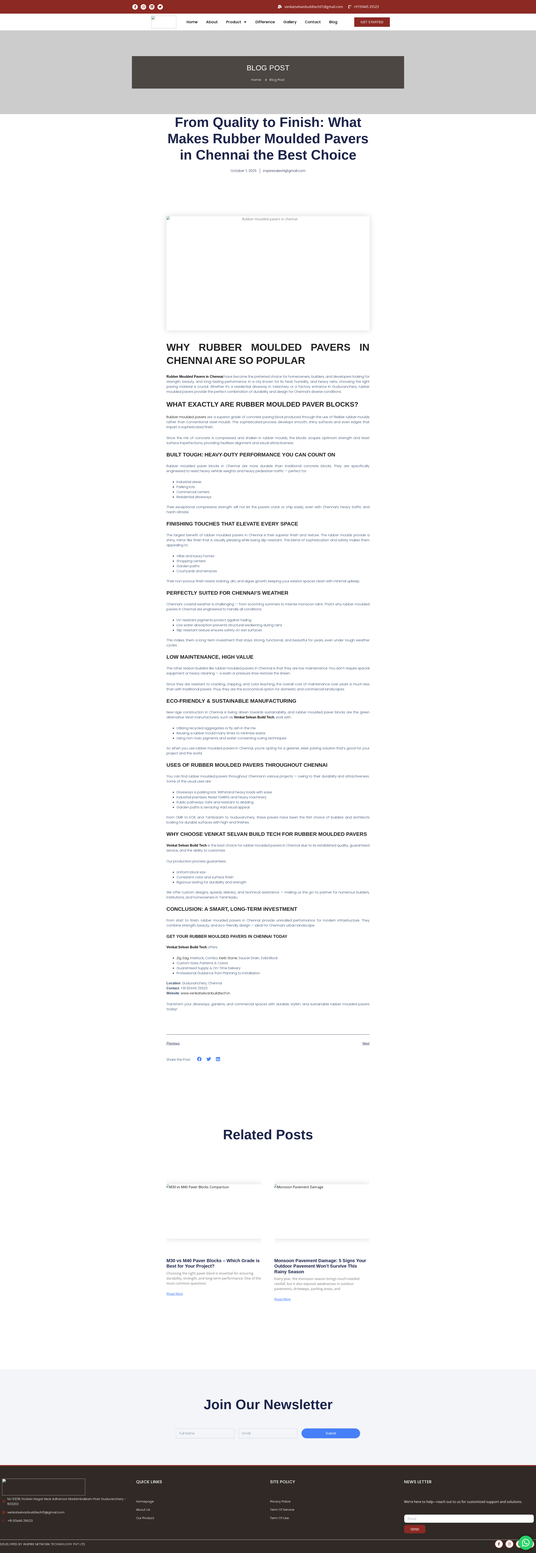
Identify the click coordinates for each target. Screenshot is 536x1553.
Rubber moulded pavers (186, 417)
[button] (199, 1059)
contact (313, 21)
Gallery (289, 21)
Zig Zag (183, 958)
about (212, 21)
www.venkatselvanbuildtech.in (205, 993)
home (192, 21)
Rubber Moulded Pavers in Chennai (194, 376)
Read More (174, 1294)
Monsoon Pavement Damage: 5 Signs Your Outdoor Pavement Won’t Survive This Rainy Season (320, 1266)
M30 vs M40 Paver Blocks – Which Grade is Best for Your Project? (213, 1263)
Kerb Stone (228, 958)
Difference (265, 21)
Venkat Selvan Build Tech (254, 717)
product (233, 21)
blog (333, 21)
